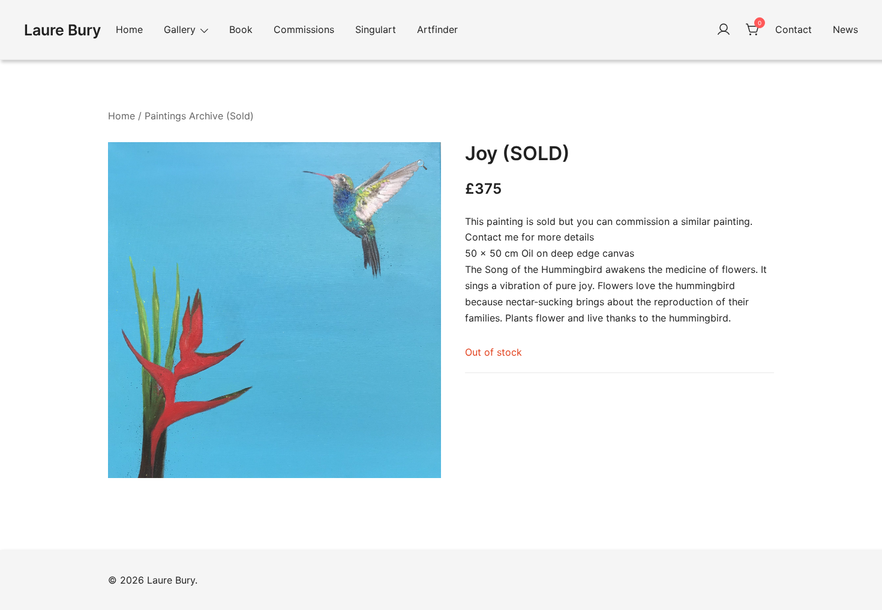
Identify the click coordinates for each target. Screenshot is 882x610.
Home (129, 29)
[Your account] (723, 30)
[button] (422, 165)
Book (241, 29)
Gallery (180, 29)
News (845, 29)
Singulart (375, 29)
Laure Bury (62, 30)
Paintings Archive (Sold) (199, 116)
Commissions (304, 29)
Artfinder (437, 29)
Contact (793, 29)
